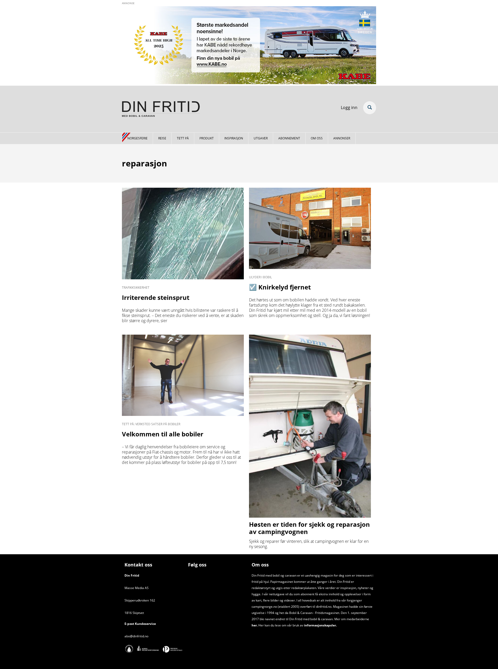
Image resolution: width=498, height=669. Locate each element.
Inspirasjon (233, 138)
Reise (162, 138)
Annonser (341, 138)
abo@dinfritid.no (136, 636)
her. (255, 625)
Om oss (317, 138)
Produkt (206, 138)
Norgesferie (137, 138)
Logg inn (349, 107)
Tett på (183, 138)
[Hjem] (161, 110)
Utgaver (261, 138)
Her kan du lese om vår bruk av (280, 625)
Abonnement (289, 138)
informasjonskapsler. (320, 625)
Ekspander (369, 107)
